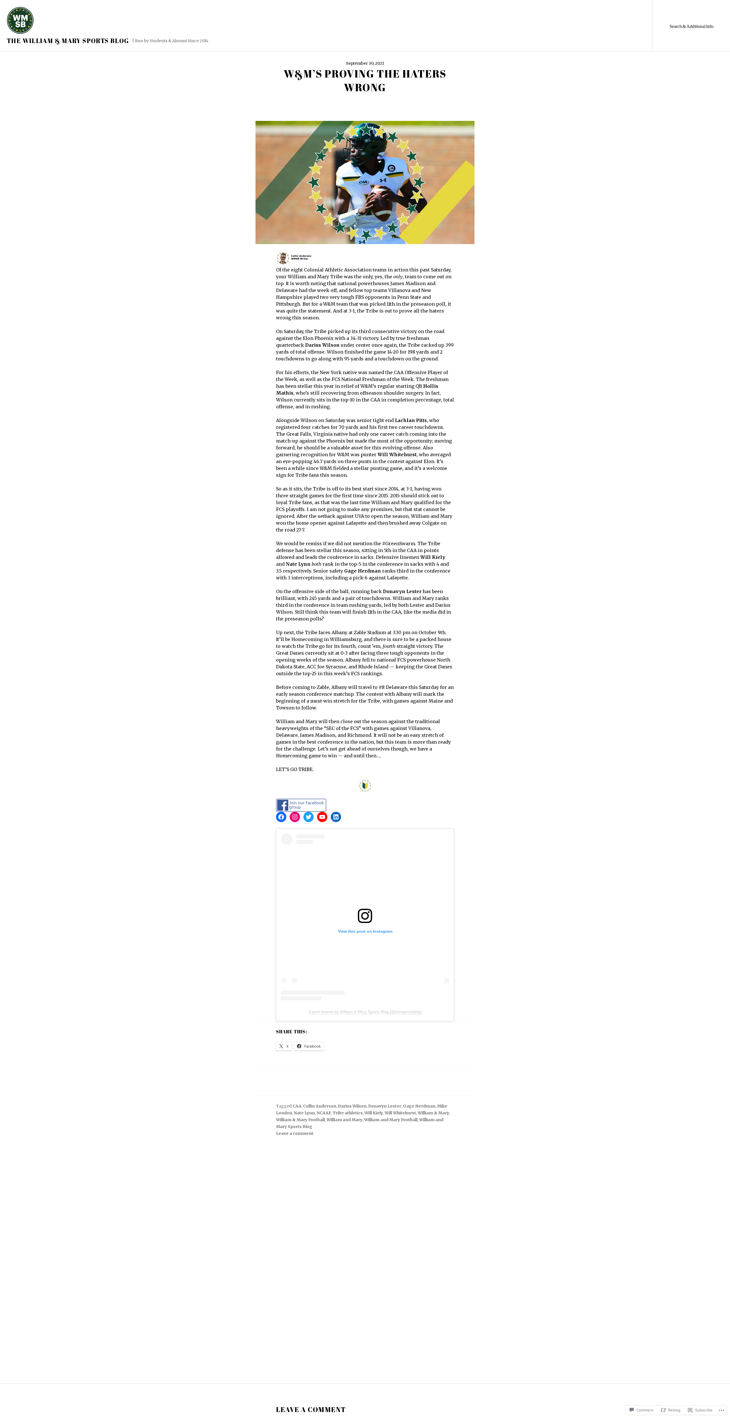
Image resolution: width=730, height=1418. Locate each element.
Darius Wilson (352, 1106)
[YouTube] (322, 817)
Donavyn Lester (384, 1106)
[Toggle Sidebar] (691, 25)
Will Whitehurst (400, 1112)
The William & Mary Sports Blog (68, 40)
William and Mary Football (390, 1119)
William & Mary (433, 1112)
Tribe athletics (348, 1112)
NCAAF (324, 1112)
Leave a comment (294, 1133)
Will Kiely (373, 1112)
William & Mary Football (300, 1119)
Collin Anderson (319, 1106)
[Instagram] (295, 817)
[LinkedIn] (336, 817)
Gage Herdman (419, 1106)
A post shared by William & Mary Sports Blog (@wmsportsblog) (365, 1011)
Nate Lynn (304, 1112)
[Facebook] (281, 817)
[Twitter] (308, 817)
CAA (297, 1106)
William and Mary (344, 1119)
